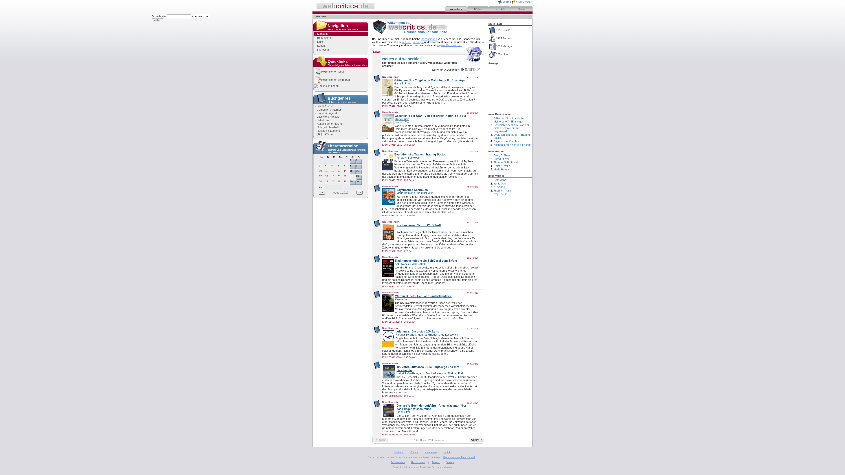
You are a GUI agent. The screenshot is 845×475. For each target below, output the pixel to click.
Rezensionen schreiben (335, 79)
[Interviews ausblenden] (478, 69)
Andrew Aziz (402, 263)
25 (326, 181)
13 (339, 171)
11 (326, 171)
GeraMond (500, 180)
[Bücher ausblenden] (462, 69)
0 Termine (502, 54)
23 (357, 176)
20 (339, 176)
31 (320, 186)
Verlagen (418, 42)
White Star (500, 183)
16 (357, 171)
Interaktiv (500, 9)
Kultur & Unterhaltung (330, 123)
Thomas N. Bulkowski (506, 162)
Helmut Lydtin (502, 166)
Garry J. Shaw (502, 155)
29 (351, 181)
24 (320, 181)
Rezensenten (325, 37)
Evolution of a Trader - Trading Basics (420, 154)
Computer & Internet (329, 109)
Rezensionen (429, 39)
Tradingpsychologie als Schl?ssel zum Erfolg (426, 260)
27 (339, 181)
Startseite (399, 452)
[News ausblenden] (474, 69)
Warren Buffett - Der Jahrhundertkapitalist (423, 296)
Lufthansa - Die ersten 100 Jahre (417, 331)
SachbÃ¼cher (325, 106)
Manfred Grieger (427, 334)
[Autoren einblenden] (466, 69)
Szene (521, 9)
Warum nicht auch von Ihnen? (459, 457)
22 (351, 176)
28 (345, 181)
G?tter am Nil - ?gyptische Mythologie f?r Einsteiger (509, 120)
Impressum (323, 49)
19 (332, 176)
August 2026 (340, 192)
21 (345, 176)
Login (506, 1)
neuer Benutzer (524, 1)
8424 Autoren (504, 38)
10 (320, 171)
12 (332, 171)
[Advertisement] (510, 88)
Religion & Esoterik (328, 130)
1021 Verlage (504, 46)
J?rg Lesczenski (449, 334)
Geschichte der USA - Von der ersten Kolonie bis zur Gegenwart (511, 128)
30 (357, 181)
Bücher (478, 9)
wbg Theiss (500, 194)
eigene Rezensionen (449, 45)
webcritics (456, 9)
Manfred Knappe (436, 373)
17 (320, 176)
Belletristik (323, 120)
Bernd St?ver (501, 159)
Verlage (450, 462)
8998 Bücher (503, 30)
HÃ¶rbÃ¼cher (325, 134)
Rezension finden (328, 86)
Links (320, 41)
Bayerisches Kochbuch (507, 141)
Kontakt (321, 45)
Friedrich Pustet (503, 190)
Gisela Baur (402, 299)
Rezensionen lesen (333, 71)
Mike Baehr (418, 263)
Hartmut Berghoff (405, 334)
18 (326, 176)
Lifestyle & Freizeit (328, 116)
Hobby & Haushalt (328, 127)
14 (345, 171)
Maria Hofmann (503, 169)
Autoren (406, 42)
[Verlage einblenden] (470, 69)
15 (351, 171)
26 (332, 181)
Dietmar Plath (456, 373)
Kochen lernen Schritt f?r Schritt (512, 144)
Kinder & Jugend (327, 113)
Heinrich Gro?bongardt (410, 373)
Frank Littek (403, 412)
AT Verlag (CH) (502, 187)
